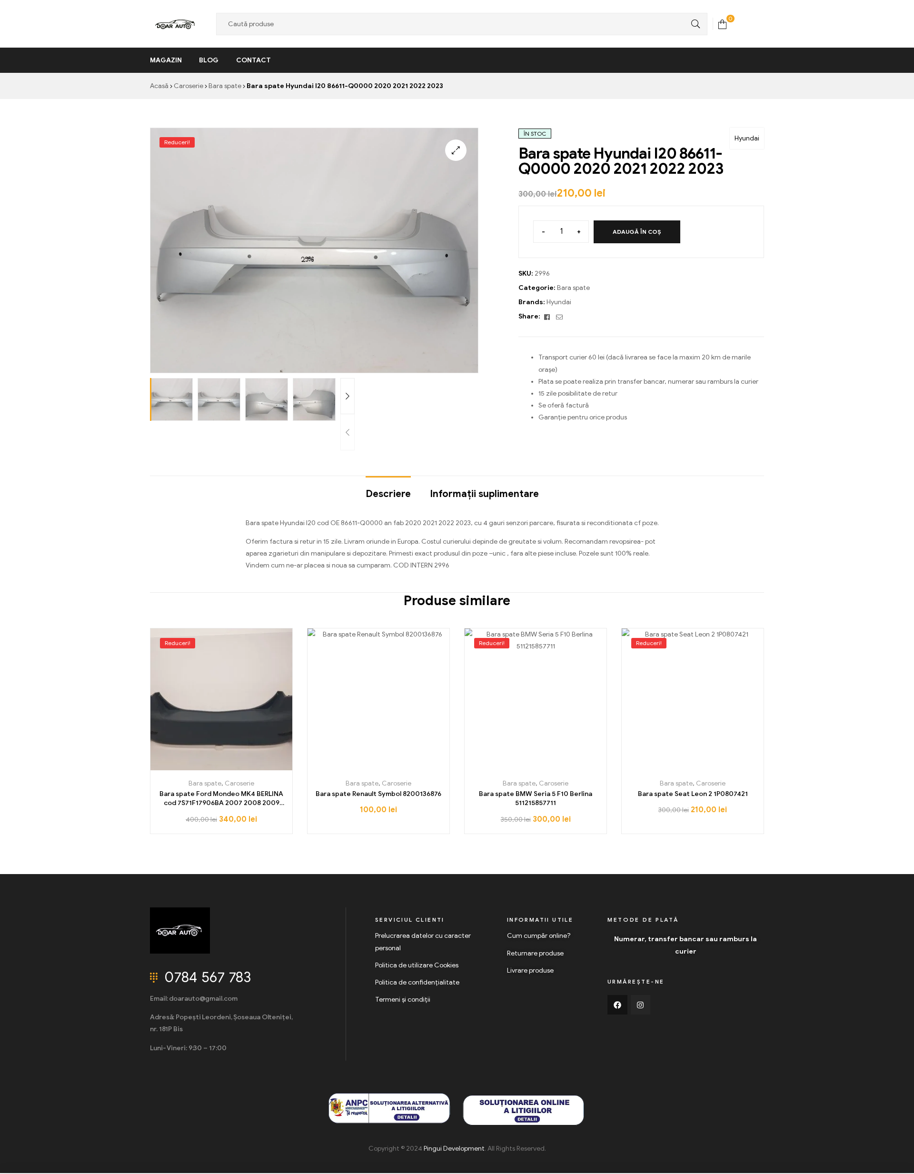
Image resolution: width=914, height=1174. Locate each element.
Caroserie (188, 86)
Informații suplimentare (484, 494)
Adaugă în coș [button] (221, 766)
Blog (209, 60)
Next (347, 396)
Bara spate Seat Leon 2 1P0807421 (693, 794)
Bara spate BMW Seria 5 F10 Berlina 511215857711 (535, 798)
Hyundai (747, 138)
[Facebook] (617, 1005)
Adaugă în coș (637, 231)
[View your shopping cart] (722, 24)
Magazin (166, 60)
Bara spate (225, 86)
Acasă (159, 86)
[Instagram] (641, 1005)
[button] (456, 150)
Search (693, 24)
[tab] (388, 489)
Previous (347, 432)
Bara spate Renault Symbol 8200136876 (378, 794)
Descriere (388, 494)
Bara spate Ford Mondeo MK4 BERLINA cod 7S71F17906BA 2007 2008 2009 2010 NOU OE (221, 799)
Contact (253, 60)
